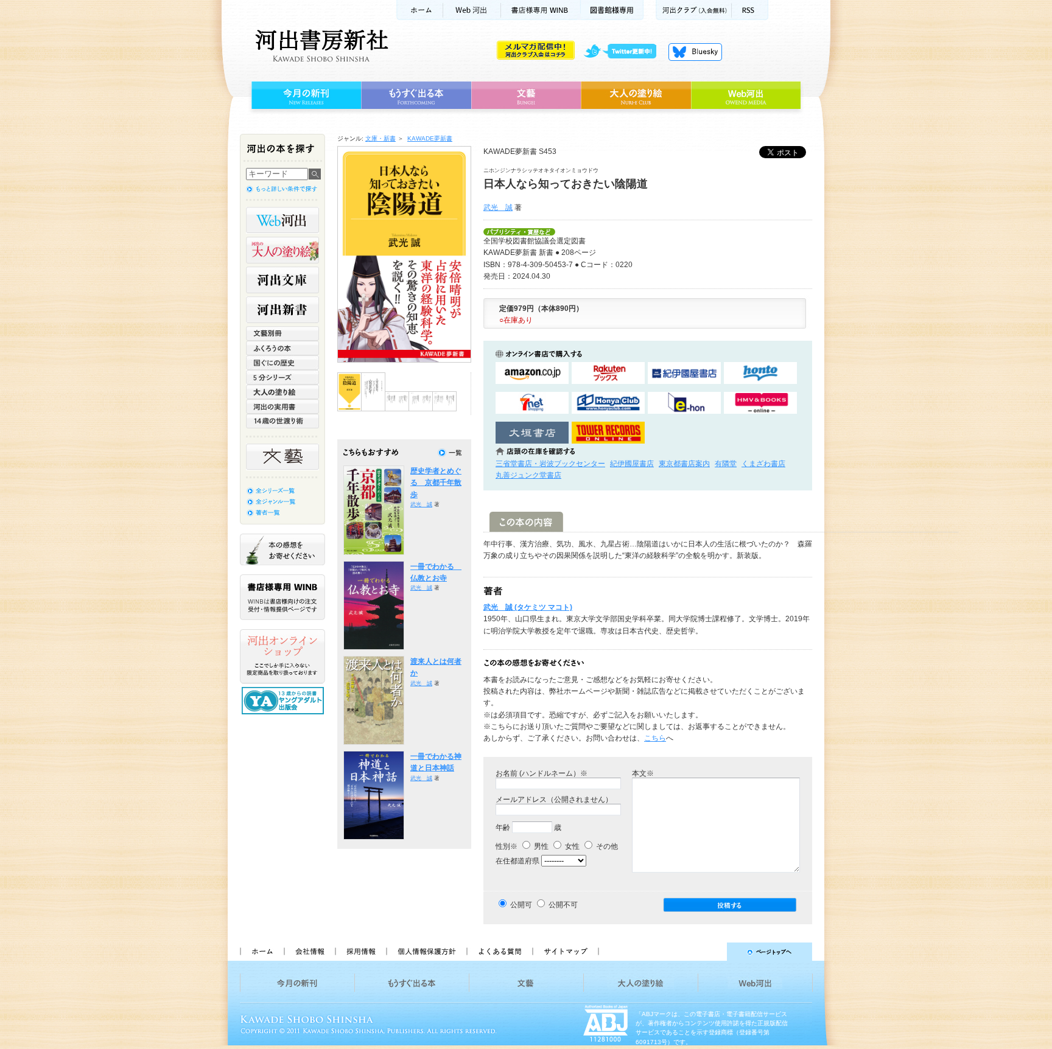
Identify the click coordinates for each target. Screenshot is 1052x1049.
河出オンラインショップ (282, 656)
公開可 (521, 905)
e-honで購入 (684, 403)
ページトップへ (710, 952)
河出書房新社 (319, 45)
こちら (655, 738)
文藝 (526, 95)
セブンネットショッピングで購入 (532, 403)
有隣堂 (726, 463)
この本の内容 (526, 522)
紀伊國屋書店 (632, 463)
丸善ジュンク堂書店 (528, 475)
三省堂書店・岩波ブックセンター (550, 463)
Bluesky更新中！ (695, 51)
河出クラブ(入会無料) (694, 10)
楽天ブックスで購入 (608, 373)
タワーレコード (608, 433)
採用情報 (360, 952)
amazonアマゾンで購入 (532, 373)
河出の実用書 (282, 406)
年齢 (503, 827)
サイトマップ (565, 952)
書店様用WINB (541, 10)
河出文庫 (282, 280)
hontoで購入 (760, 373)
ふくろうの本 (282, 348)
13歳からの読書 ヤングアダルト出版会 (284, 700)
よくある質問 (499, 952)
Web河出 (472, 10)
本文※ (643, 773)
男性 (540, 846)
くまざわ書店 (763, 463)
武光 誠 (498, 207)
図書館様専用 (612, 10)
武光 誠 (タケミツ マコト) (527, 607)
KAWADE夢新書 (429, 138)
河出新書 (282, 309)
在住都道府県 (517, 861)
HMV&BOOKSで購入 (760, 403)
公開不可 (563, 905)
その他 (606, 846)
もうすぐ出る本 (416, 95)
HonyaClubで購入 (608, 403)
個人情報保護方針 (426, 952)
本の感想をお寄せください (282, 549)
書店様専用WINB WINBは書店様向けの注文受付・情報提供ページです (282, 597)
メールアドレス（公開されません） (554, 799)
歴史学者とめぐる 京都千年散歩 (435, 483)
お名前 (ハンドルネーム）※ (541, 773)
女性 (571, 846)
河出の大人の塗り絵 (282, 250)
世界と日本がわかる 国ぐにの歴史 (282, 362)
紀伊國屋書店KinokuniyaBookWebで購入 (684, 373)
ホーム (419, 10)
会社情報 (309, 952)
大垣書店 (532, 433)
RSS (750, 10)
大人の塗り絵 (636, 95)
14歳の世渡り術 (282, 421)
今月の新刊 (304, 95)
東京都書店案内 (684, 463)
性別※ (506, 846)
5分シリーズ (282, 377)
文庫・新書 (380, 138)
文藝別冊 (282, 333)
